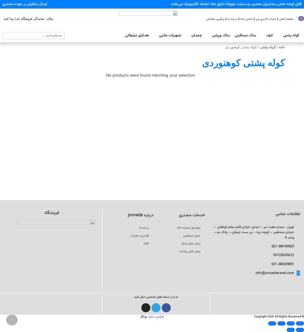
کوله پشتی (268, 47)
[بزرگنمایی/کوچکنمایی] (300, 323)
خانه (282, 47)
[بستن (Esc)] (272, 323)
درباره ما (232, 19)
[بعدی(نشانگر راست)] (291, 330)
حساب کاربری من (266, 19)
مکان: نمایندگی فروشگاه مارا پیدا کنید (28, 18)
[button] (288, 36)
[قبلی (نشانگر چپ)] (300, 330)
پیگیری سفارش (215, 19)
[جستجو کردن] (6, 35)
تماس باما (246, 19)
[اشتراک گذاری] (281, 323)
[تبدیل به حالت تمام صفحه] (291, 323)
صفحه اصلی (286, 19)
